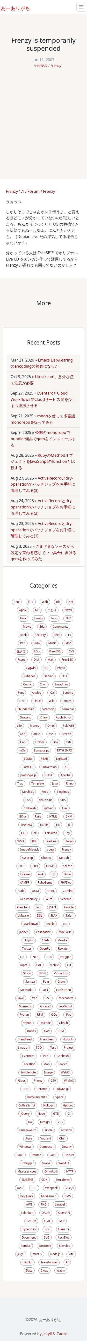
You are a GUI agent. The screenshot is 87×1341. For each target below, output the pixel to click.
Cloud (44, 1270)
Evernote (28, 1056)
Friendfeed (47, 1039)
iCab (21, 891)
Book (23, 635)
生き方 (21, 651)
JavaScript (65, 1006)
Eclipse (25, 874)
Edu (41, 626)
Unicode (45, 1023)
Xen (22, 734)
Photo (61, 668)
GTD (56, 1114)
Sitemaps (25, 1006)
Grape (46, 1163)
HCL (34, 1188)
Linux (37, 701)
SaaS (53, 1155)
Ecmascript (41, 750)
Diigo (67, 874)
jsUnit (48, 775)
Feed (45, 792)
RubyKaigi (62, 1089)
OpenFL (45, 948)
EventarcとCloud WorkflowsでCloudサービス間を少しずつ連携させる (43, 399)
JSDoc (23, 816)
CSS (28, 800)
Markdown (30, 924)
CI (68, 1114)
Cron (43, 684)
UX (30, 1122)
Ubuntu (46, 858)
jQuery (25, 1114)
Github (63, 1023)
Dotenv (67, 1147)
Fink (55, 742)
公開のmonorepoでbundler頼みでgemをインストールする (43, 438)
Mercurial (26, 990)
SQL (47, 1229)
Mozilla (62, 940)
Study (27, 973)
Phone (38, 1081)
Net (70, 602)
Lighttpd (61, 759)
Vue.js (70, 1188)
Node (41, 1114)
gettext (48, 808)
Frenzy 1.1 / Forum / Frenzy (30, 191)
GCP (62, 1221)
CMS (68, 1196)
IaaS (20, 1188)
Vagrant (45, 1138)
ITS (22, 957)
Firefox (39, 742)
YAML (51, 891)
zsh (68, 742)
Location (29, 1064)
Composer (47, 1147)
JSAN (52, 907)
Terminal (68, 709)
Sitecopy (48, 709)
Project (68, 1048)
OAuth (46, 1213)
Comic (27, 684)
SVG (47, 1237)
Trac (20, 783)
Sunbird (68, 693)
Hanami (63, 1229)
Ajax (64, 808)
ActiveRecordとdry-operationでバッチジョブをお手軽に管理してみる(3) (43, 484)
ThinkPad (51, 833)
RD (54, 874)
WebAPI (63, 1163)
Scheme (65, 899)
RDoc (37, 651)
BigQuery (26, 1196)
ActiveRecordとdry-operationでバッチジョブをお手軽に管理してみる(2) (43, 507)
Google (69, 907)
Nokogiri (49, 1105)
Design (45, 1122)
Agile (28, 1138)
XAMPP (24, 882)
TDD (39, 1048)
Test (53, 1048)
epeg (50, 849)
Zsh (51, 734)
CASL (23, 742)
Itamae (36, 1155)
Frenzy (56, 65)
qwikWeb (30, 808)
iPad (45, 1056)
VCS (60, 1122)
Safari (69, 915)
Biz (58, 602)
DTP (21, 866)
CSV (53, 1081)
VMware (23, 915)
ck (35, 833)
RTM (40, 1014)
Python (24, 1014)
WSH (20, 841)
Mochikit (28, 792)
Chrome (41, 1089)
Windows (25, 1147)
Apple (23, 610)
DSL (39, 915)
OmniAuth (51, 1171)
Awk (41, 874)
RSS (48, 998)
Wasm (61, 1270)
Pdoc (68, 643)
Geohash (63, 1056)
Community (60, 626)
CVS (71, 651)
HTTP (69, 1171)
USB (25, 1089)
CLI (23, 833)
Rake (20, 998)
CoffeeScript (26, 1105)
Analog (36, 693)
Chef (62, 1138)
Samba (30, 981)
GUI (49, 957)
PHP (68, 618)
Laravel (60, 1204)
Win (34, 998)
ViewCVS (55, 651)
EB (58, 825)
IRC (65, 924)
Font (21, 693)
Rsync (21, 660)
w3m (49, 899)
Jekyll (20, 1254)
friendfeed (25, 1039)
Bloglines (63, 792)
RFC (34, 841)
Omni (51, 726)
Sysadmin (61, 684)
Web (45, 602)
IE (69, 825)
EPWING (26, 825)
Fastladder (43, 932)
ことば (52, 610)
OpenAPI (64, 1213)
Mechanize (66, 998)
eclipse (67, 866)
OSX (64, 676)
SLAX (54, 915)
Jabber (23, 932)
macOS (37, 1254)
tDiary (43, 717)
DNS (22, 701)
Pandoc (26, 1246)
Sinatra (23, 1048)
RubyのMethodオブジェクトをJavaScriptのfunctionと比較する (43, 461)
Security (40, 635)
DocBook (45, 1246)
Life (19, 726)
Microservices (26, 1171)
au (66, 767)
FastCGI (28, 767)
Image (48, 1072)
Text (56, 635)
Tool (17, 602)
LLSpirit (29, 940)
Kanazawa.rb (27, 1130)
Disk (36, 660)
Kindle (48, 1130)
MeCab (64, 858)
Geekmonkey (28, 899)
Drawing (25, 717)
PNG (44, 1204)
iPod (68, 1014)
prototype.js (28, 775)
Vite (71, 1254)
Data (29, 1270)
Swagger (28, 1163)
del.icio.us (45, 800)
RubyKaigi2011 (37, 1097)
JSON (42, 973)
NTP (35, 957)
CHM (68, 816)
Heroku (27, 1262)
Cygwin (31, 668)
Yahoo (27, 1023)
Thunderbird (25, 709)
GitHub (31, 1221)
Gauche (22, 907)
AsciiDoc (63, 1237)
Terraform (63, 1180)
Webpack (51, 1188)
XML (39, 965)
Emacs (67, 701)
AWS (29, 1204)
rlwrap (69, 841)
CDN (44, 1180)
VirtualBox (61, 973)
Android (45, 1006)
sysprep (27, 858)
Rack (45, 990)
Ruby (37, 643)
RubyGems (45, 882)
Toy (67, 833)
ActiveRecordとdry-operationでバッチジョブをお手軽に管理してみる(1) (43, 530)
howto (38, 618)
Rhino (69, 783)
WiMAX (69, 1081)
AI (67, 1262)
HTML (53, 816)
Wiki (51, 701)
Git (69, 965)
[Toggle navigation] (81, 7)
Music (52, 643)
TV (69, 635)
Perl (22, 643)
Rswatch (63, 948)
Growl (61, 981)
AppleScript (63, 717)
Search (62, 1064)
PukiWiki (68, 726)
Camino (68, 891)
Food (54, 618)
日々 (31, 602)
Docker (69, 1155)
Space (59, 1097)
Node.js (55, 1254)
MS (37, 610)
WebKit (65, 1072)
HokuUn (68, 1039)
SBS (63, 800)
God (47, 1031)
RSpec (21, 1081)
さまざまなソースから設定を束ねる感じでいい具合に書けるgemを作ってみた (43, 552)
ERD (35, 866)
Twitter (26, 948)
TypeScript (29, 1229)
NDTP (44, 825)
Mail (50, 660)
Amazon (66, 1130)
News (68, 610)
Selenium (27, 1213)
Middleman (48, 1196)
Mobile (54, 965)
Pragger (65, 957)
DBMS (50, 866)
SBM (61, 1031)
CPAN (45, 940)
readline (51, 841)
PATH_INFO (64, 750)
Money (34, 726)
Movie (27, 626)
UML (47, 1221)
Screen (66, 734)
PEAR (44, 759)
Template (37, 783)
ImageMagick (29, 849)
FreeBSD (40, 65)
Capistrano (63, 990)
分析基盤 (27, 1180)
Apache (65, 775)
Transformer (49, 1262)
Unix (23, 618)
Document (29, 1237)
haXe (22, 750)
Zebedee (30, 676)
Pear (46, 981)
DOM (35, 891)
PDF (46, 668)
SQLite (28, 759)
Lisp (38, 907)
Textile (50, 924)
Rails (38, 816)
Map (47, 1064)
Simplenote (28, 1072)
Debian (48, 676)
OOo (54, 1014)
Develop (64, 1246)
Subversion (49, 767)
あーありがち (13, 7)
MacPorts (65, 932)
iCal (52, 693)
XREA (36, 734)
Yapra (24, 965)
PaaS (20, 1155)
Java (55, 783)
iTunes (31, 1031)
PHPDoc (65, 882)
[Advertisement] (43, 121)
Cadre (62, 1333)
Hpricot (68, 1105)
